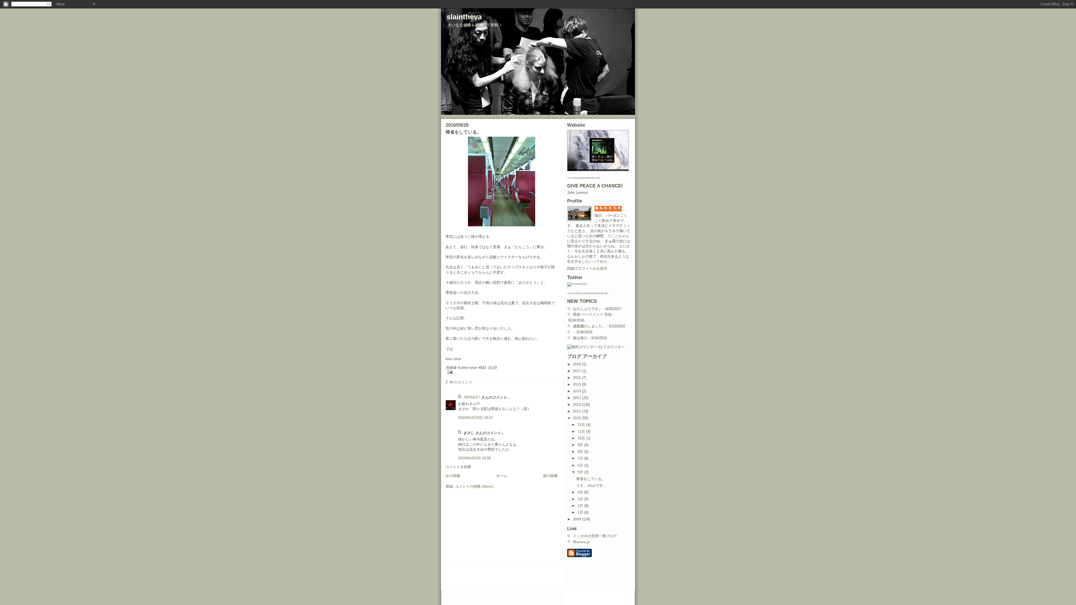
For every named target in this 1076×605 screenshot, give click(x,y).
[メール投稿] (502, 372)
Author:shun (611, 208)
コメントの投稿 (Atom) (474, 486)
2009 (577, 519)
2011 (577, 411)
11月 (582, 431)
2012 (577, 404)
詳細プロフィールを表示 (587, 268)
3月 (581, 499)
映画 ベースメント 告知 (592, 314)
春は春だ (580, 338)
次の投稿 (453, 476)
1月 (581, 512)
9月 (581, 445)
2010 (577, 418)
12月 (582, 425)
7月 (581, 458)
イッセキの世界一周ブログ (595, 536)
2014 (577, 391)
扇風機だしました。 (589, 326)
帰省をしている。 (590, 479)
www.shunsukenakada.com (583, 177)
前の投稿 (550, 476)
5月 (581, 472)
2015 (577, 384)
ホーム (501, 476)
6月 (581, 465)
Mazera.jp (581, 542)
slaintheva (464, 17)
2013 (577, 398)
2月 (581, 506)
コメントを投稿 (458, 467)
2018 (577, 364)
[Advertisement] (512, 578)
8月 (581, 452)
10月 (582, 438)
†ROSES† (471, 397)
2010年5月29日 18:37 (475, 418)
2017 (577, 371)
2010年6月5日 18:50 (474, 458)
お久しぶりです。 (587, 309)
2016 (577, 378)
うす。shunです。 (591, 485)
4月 (581, 492)
